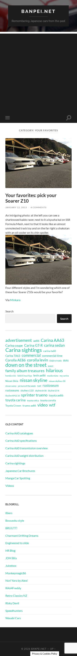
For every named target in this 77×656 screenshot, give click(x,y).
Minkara (15, 300)
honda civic (10, 375)
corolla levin (37, 360)
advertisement (18, 340)
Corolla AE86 (15, 360)
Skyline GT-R (53, 390)
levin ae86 (39, 375)
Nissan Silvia (11, 381)
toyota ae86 (56, 395)
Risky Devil (12, 603)
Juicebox (10, 565)
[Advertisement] (38, 72)
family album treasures (25, 371)
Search (9, 311)
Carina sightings (23, 350)
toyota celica (33, 400)
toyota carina (15, 400)
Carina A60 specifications (21, 440)
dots (66, 360)
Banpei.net (38, 11)
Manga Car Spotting (17, 478)
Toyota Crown (13, 405)
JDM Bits (11, 558)
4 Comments (38, 207)
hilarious (54, 370)
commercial (31, 355)
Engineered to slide (17, 543)
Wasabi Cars (13, 618)
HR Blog (10, 550)
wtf (52, 405)
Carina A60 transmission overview (26, 448)
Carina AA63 (52, 340)
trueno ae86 (29, 405)
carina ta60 (49, 350)
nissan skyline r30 (57, 381)
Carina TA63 (12, 355)
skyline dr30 (41, 390)
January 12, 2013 (16, 207)
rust (39, 385)
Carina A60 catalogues (19, 433)
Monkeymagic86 (15, 573)
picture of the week (27, 386)
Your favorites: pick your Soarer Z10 (31, 198)
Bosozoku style (14, 520)
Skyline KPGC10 (12, 395)
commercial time (52, 355)
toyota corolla (48, 400)
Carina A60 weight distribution (24, 455)
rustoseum (51, 385)
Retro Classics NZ (16, 595)
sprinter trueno (34, 395)
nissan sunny (10, 386)
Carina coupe (14, 345)
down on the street (26, 365)
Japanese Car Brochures (20, 470)
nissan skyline (33, 380)
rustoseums (12, 390)
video (42, 405)
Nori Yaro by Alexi (16, 580)
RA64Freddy (13, 588)
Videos (9, 485)
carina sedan (54, 345)
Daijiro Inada (55, 360)
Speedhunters (14, 610)
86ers (8, 513)
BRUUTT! (11, 528)
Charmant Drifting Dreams (21, 535)
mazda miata (52, 376)
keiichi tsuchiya (25, 375)
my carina (64, 375)
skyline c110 (27, 390)
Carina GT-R (33, 345)
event (50, 366)
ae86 (36, 340)
